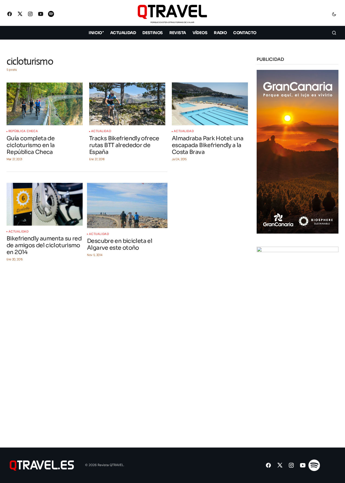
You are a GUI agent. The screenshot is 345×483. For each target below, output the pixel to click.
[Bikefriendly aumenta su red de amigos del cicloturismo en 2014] (45, 204)
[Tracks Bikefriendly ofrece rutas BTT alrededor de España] (127, 103)
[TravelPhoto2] (297, 328)
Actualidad (101, 131)
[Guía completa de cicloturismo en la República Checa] (45, 103)
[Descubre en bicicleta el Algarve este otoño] (127, 205)
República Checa (23, 131)
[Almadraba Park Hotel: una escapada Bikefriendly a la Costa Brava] (210, 103)
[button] (334, 13)
